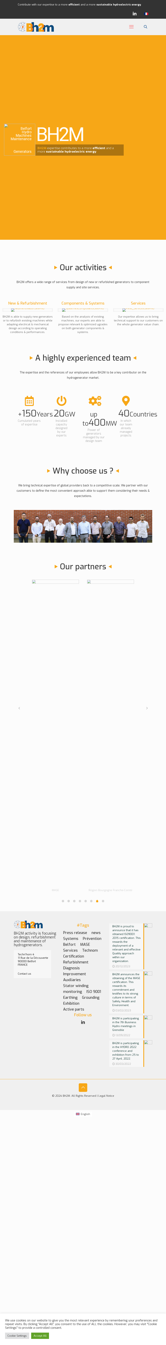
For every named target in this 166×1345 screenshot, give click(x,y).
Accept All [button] (40, 1335)
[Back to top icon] (83, 1087)
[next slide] (147, 708)
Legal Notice (106, 1096)
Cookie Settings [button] (17, 1335)
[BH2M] (36, 27)
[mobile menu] (131, 26)
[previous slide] (19, 708)
